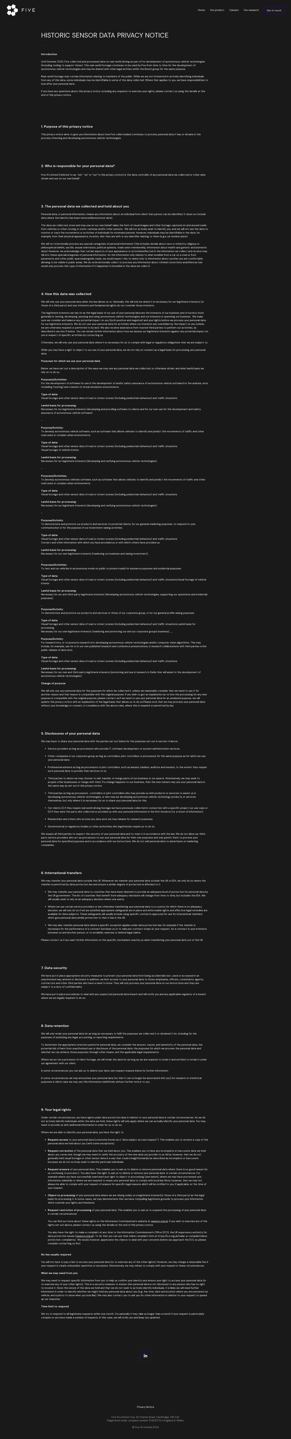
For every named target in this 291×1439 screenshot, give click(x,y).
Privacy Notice (145, 1407)
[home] (21, 10)
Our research (251, 10)
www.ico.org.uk (159, 1221)
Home (201, 10)
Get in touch (274, 10)
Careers (234, 10)
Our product (217, 10)
